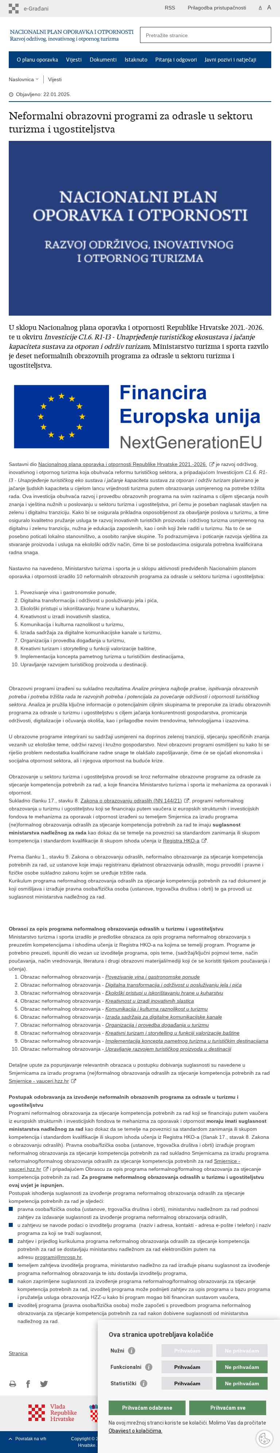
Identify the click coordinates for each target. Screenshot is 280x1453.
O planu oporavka (37, 59)
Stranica (18, 1353)
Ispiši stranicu (12, 1384)
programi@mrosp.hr (58, 1257)
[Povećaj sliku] (140, 228)
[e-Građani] (40, 8)
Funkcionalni (125, 1367)
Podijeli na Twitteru (44, 1384)
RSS (170, 8)
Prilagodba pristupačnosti (217, 8)
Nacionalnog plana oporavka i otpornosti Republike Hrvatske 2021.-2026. (122, 464)
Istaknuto (136, 59)
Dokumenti (103, 59)
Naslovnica (21, 79)
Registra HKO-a (181, 841)
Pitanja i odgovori (176, 59)
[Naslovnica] (72, 34)
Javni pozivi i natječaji (230, 59)
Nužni (117, 1351)
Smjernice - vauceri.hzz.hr (39, 1081)
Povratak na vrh (30, 1438)
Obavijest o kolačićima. (135, 1431)
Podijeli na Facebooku (28, 1384)
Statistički (123, 1383)
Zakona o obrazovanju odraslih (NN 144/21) (131, 801)
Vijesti (74, 59)
